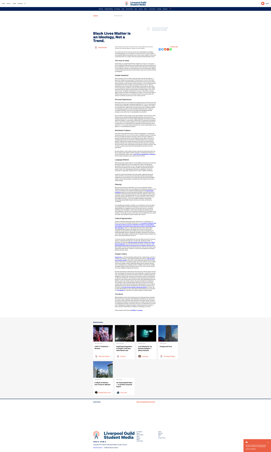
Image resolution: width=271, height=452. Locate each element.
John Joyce (123, 392)
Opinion (141, 9)
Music (145, 9)
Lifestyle (159, 9)
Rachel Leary (118, 257)
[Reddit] (165, 49)
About (8, 3)
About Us (160, 433)
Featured (165, 9)
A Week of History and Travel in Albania (102, 384)
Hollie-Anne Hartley (104, 356)
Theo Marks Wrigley (169, 356)
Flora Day (123, 356)
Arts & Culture (129, 9)
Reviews (101, 9)
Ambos (101, 447)
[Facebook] (159, 49)
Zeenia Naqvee (102, 47)
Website (95, 447)
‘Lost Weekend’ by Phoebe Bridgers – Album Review (145, 348)
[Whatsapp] (170, 49)
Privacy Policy (262, 446)
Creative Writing (109, 9)
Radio (14, 3)
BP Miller (133, 310)
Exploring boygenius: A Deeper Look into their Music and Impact (124, 349)
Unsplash (140, 310)
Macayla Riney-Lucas (104, 392)
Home (3, 3)
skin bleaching (120, 290)
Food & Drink (152, 9)
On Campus (117, 9)
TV (25, 3)
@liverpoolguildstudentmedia (146, 402)
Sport (136, 9)
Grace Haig (145, 356)
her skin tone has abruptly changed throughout (134, 287)
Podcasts (20, 3)
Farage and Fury (166, 346)
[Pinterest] (168, 49)
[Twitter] (162, 49)
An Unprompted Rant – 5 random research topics (124, 385)
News (123, 9)
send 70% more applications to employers (144, 154)
